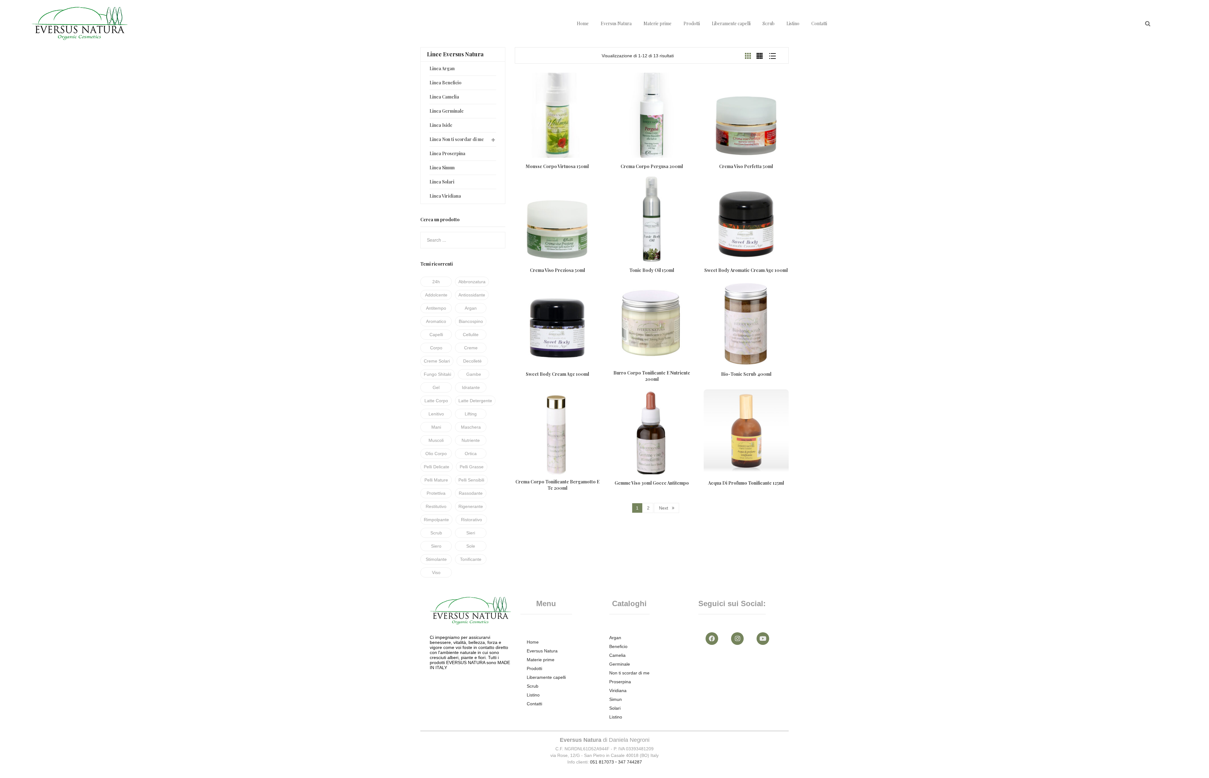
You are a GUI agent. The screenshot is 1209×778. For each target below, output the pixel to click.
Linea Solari (441, 182)
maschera (471, 427)
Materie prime (658, 23)
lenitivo (436, 413)
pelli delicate (436, 466)
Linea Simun (442, 168)
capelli (436, 334)
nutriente (471, 440)
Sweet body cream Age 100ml (557, 374)
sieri (470, 532)
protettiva (436, 493)
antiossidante (471, 294)
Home (583, 23)
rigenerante (470, 506)
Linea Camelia (444, 97)
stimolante (436, 559)
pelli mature (436, 479)
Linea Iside (440, 125)
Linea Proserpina (447, 153)
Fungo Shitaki (437, 374)
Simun (615, 699)
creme (471, 347)
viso (436, 572)
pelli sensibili (471, 479)
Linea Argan (442, 68)
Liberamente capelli (731, 23)
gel (436, 387)
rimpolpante (436, 519)
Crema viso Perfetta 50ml (746, 166)
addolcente (436, 294)
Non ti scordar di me (629, 672)
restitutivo (436, 506)
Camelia (617, 655)
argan (471, 308)
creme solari (437, 361)
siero (436, 546)
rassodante (471, 493)
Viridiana (618, 690)
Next (663, 507)
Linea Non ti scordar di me (456, 139)
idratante (471, 387)
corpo (436, 347)
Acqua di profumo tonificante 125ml (746, 483)
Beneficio (618, 646)
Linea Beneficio (445, 83)
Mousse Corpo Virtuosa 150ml (557, 166)
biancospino (471, 321)
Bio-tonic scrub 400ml (746, 374)
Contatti (819, 23)
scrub (436, 532)
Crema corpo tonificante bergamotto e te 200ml (557, 485)
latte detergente (475, 400)
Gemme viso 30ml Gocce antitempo (652, 483)
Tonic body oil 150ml (651, 270)
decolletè (472, 361)
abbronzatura (471, 281)
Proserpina (620, 681)
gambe (473, 374)
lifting (471, 413)
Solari (615, 708)
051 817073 (602, 761)
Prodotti (692, 23)
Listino (792, 23)
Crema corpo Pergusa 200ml (652, 166)
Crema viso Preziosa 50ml (557, 270)
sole (470, 546)
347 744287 (630, 761)
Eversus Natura (616, 23)
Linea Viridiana (445, 196)
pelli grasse (472, 466)
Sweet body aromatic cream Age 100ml (746, 270)
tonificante (470, 559)
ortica (471, 453)
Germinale (619, 664)
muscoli (436, 440)
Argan (615, 637)
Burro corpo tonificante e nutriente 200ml (651, 376)
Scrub (769, 23)
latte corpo (436, 400)
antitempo (436, 308)
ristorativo (471, 519)
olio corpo (436, 453)
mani (436, 427)
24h (436, 281)
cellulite (471, 334)
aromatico (436, 321)
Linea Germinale (446, 111)
